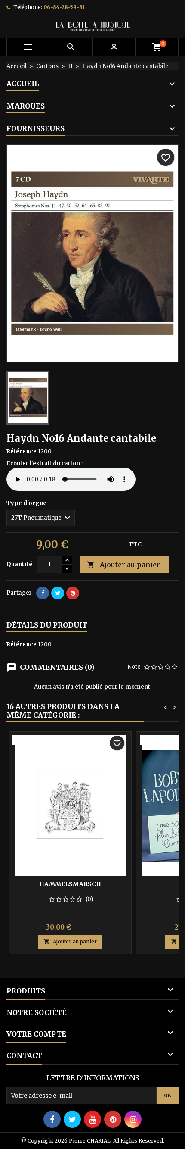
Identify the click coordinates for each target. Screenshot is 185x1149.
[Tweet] (57, 593)
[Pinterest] (72, 593)
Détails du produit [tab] (46, 625)
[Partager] (42, 593)
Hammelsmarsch (70, 884)
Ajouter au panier (123, 564)
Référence (21, 451)
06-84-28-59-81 (64, 7)
